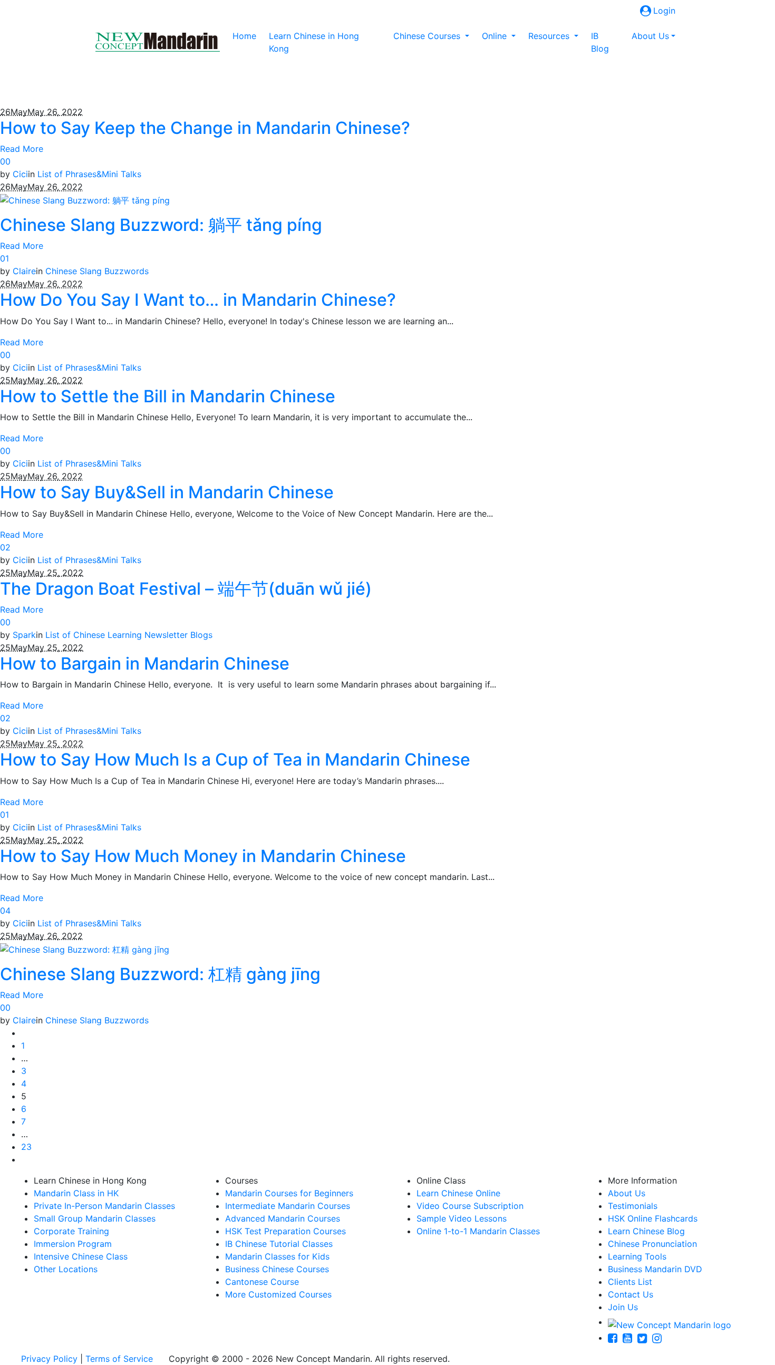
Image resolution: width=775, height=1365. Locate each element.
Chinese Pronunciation (652, 1243)
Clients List (630, 1281)
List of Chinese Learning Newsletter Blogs (128, 635)
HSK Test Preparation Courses (285, 1231)
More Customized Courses (278, 1294)
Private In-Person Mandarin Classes (104, 1206)
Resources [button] (550, 36)
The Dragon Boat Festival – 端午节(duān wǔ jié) (186, 588)
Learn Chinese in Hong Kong (314, 42)
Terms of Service (119, 1358)
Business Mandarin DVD (655, 1269)
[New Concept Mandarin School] (157, 42)
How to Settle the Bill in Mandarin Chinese (167, 396)
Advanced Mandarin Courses (282, 1218)
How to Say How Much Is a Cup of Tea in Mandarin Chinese (235, 759)
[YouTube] (630, 1337)
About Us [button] (650, 36)
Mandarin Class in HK (76, 1193)
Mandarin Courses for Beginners (289, 1193)
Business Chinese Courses (277, 1269)
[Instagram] (659, 1337)
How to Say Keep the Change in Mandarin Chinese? (205, 128)
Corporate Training (71, 1231)
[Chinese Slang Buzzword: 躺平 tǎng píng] (85, 199)
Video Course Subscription (470, 1206)
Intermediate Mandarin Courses (287, 1206)
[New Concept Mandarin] (669, 1321)
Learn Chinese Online (458, 1193)
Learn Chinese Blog (646, 1231)
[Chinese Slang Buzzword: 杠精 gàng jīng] (84, 948)
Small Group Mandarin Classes (95, 1218)
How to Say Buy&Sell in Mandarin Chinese (167, 492)
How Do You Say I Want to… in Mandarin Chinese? (198, 299)
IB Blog (600, 42)
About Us (626, 1193)
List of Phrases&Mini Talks (89, 174)
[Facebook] (615, 1337)
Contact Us (630, 1294)
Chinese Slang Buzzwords (97, 271)
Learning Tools (637, 1256)
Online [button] (495, 36)
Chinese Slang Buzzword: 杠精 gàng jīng (160, 974)
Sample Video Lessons (461, 1218)
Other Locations (66, 1269)
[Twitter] (644, 1337)
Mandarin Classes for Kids (277, 1256)
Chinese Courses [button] (428, 36)
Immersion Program (73, 1243)
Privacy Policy (49, 1358)
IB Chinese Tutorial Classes (279, 1243)
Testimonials (632, 1206)
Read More (21, 148)
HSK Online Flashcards (653, 1218)
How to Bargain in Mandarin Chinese (144, 663)
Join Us (623, 1307)
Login (664, 10)
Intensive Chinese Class (81, 1256)
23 (26, 1146)
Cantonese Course (262, 1281)
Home (246, 35)
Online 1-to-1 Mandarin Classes (478, 1231)
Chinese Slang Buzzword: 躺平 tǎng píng (161, 225)
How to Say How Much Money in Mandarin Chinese (203, 856)
